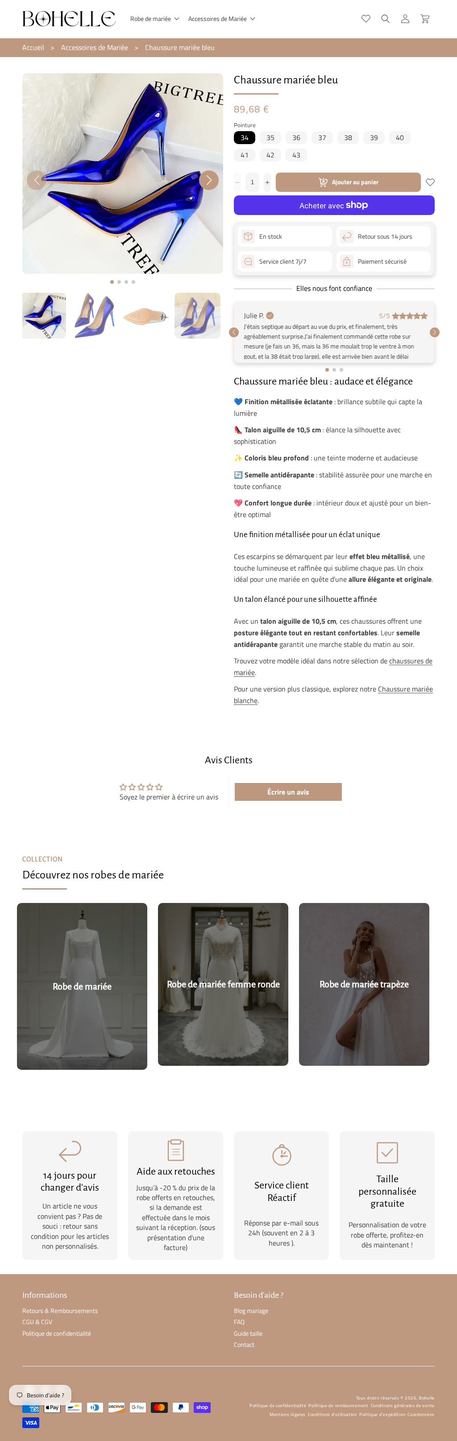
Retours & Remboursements (60, 1337)
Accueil (33, 47)
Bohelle (427, 1424)
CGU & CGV (37, 1348)
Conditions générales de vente (403, 1432)
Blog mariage (251, 1337)
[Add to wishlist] (430, 182)
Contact (244, 1370)
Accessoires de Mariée (94, 47)
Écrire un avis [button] (288, 818)
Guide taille (248, 1359)
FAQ (239, 1348)
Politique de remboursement (338, 1432)
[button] (154, 18)
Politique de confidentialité (56, 1359)
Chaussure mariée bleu (180, 47)
